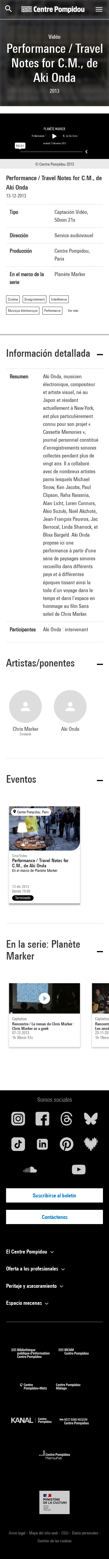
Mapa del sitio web (44, 1532)
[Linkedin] (42, 1146)
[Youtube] (78, 1172)
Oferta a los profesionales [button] (32, 1268)
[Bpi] (34, 1356)
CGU (65, 1532)
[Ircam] (78, 1356)
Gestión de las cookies (54, 1540)
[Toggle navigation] (99, 9)
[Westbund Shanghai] (79, 1426)
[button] (54, 354)
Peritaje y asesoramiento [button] (32, 1286)
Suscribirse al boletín (54, 1195)
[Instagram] (18, 1121)
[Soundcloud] (30, 1172)
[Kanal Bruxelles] (35, 1426)
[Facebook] (42, 1121)
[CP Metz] (38, 1391)
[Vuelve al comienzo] (95, 1545)
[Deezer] (91, 1146)
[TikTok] (18, 1146)
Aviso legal (17, 1532)
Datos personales (85, 1532)
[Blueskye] (91, 1121)
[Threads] (66, 1121)
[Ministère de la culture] (54, 1502)
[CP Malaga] (72, 1391)
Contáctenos (55, 1217)
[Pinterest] (66, 1146)
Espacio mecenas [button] (24, 1303)
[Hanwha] (54, 1461)
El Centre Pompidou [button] (27, 1251)
